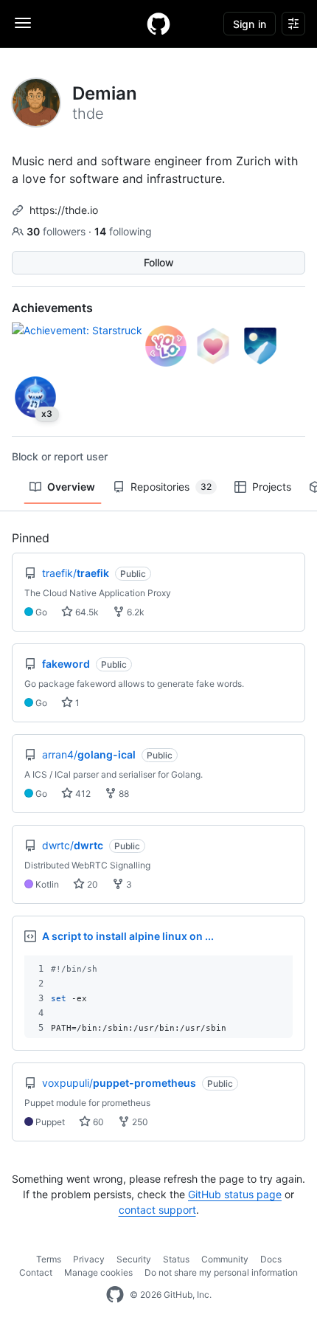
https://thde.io (63, 210)
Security (133, 1259)
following (123, 231)
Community (224, 1259)
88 (122, 793)
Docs (271, 1259)
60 (97, 1121)
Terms (48, 1259)
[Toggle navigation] (23, 23)
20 (91, 884)
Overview (71, 486)
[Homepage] (158, 23)
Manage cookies (98, 1272)
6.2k (134, 612)
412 (82, 793)
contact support (157, 1209)
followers (57, 231)
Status (176, 1259)
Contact (35, 1272)
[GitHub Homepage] (115, 1294)
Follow (159, 262)
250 (139, 1121)
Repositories (171, 486)
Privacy (89, 1259)
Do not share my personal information (221, 1272)
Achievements (52, 307)
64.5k (86, 612)
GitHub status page (235, 1194)
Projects (271, 486)
